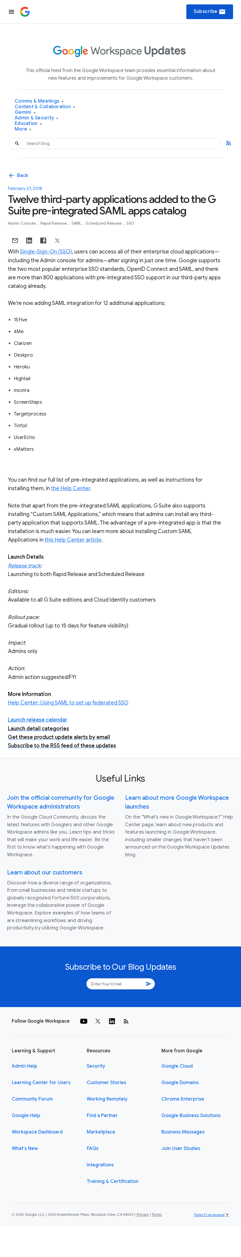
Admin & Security (36, 118)
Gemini (25, 112)
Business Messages (183, 1132)
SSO (130, 223)
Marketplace (101, 1132)
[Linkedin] (112, 1021)
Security (96, 1066)
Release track (24, 565)
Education (28, 123)
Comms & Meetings (39, 101)
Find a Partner (102, 1116)
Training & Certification (112, 1181)
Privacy (143, 1215)
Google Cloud (177, 1066)
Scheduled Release (104, 223)
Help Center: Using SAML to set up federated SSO (68, 703)
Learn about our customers (44, 872)
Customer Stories (106, 1083)
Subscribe (210, 11)
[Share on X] (57, 240)
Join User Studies (180, 1148)
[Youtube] (84, 1021)
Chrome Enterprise (182, 1099)
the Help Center (70, 488)
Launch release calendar (37, 720)
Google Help (26, 1116)
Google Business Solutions (190, 1116)
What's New (25, 1148)
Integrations (100, 1165)
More (23, 129)
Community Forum (32, 1099)
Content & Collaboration (45, 107)
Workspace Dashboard (37, 1132)
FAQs (92, 1148)
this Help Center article (73, 540)
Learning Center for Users (41, 1083)
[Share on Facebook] (43, 240)
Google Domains (180, 1083)
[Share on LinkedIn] (29, 240)
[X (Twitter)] (98, 1021)
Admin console (22, 223)
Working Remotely (107, 1099)
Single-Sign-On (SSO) (46, 251)
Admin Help (24, 1066)
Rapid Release (54, 223)
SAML (76, 223)
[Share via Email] (15, 240)
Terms (157, 1215)
